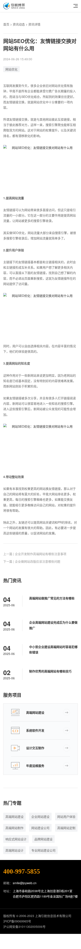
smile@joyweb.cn (25, 883)
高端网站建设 (35, 712)
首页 (6, 24)
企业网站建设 (40, 816)
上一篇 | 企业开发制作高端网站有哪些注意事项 (34, 554)
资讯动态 (19, 24)
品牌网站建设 (43, 839)
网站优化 (11, 69)
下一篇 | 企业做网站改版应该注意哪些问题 (31, 561)
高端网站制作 (14, 828)
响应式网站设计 (16, 839)
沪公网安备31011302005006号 (24, 926)
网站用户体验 (66, 816)
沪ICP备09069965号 (17, 921)
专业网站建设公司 (43, 850)
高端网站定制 (66, 828)
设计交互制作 (35, 748)
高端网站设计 (14, 850)
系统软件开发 (35, 730)
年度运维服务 (35, 765)
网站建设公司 (40, 828)
